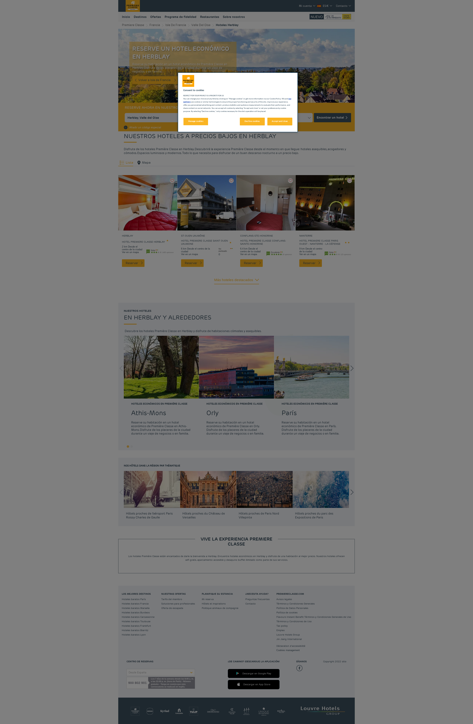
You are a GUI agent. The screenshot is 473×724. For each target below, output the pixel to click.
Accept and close (280, 121)
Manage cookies (195, 121)
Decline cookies (252, 121)
